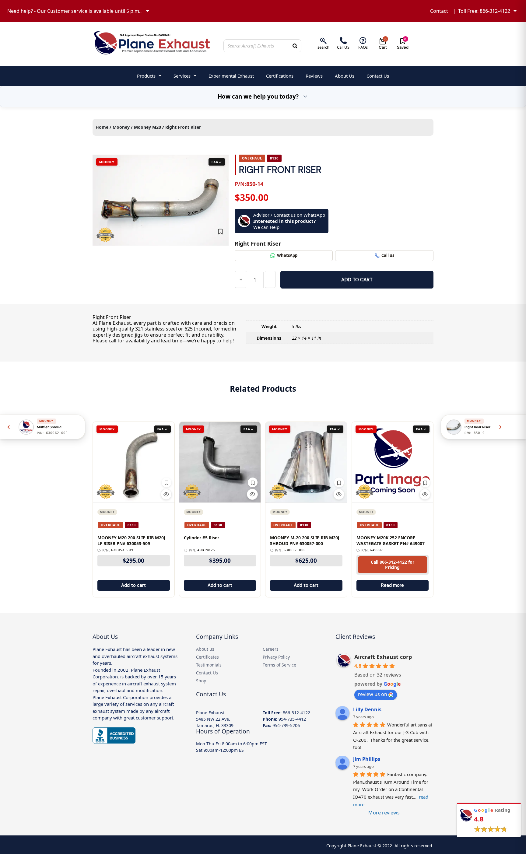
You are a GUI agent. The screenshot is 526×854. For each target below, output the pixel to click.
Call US (343, 47)
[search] (323, 40)
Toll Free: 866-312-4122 (484, 11)
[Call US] (343, 40)
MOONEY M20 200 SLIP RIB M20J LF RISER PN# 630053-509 (131, 540)
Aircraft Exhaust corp (383, 656)
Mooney (121, 127)
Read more (392, 585)
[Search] (295, 46)
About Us (344, 76)
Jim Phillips (366, 759)
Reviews (314, 76)
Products (146, 76)
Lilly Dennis (367, 709)
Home (102, 127)
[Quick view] (166, 494)
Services (182, 76)
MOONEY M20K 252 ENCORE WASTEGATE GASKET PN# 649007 (390, 540)
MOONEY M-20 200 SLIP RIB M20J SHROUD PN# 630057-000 (304, 540)
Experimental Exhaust (231, 76)
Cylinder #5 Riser (201, 538)
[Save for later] (220, 231)
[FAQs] (362, 40)
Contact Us (377, 76)
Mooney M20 (147, 127)
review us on (372, 694)
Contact (439, 11)
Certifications (279, 76)
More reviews (384, 812)
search (323, 47)
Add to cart (357, 279)
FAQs (363, 47)
